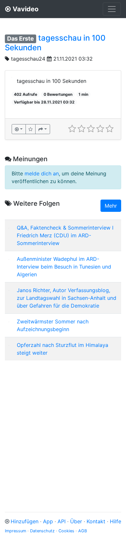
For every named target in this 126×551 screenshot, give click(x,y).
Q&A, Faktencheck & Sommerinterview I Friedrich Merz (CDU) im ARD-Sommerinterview (65, 235)
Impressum (15, 530)
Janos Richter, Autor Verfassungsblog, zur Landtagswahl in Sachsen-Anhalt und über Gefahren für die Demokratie (66, 298)
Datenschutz (42, 530)
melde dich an (42, 173)
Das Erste (20, 38)
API (62, 521)
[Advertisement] (63, 428)
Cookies (66, 530)
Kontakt (96, 521)
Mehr (111, 205)
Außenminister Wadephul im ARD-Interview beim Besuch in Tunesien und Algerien (64, 267)
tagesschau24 (28, 58)
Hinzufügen (24, 521)
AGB (82, 530)
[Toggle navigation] (112, 9)
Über (76, 521)
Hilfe (115, 521)
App (48, 521)
